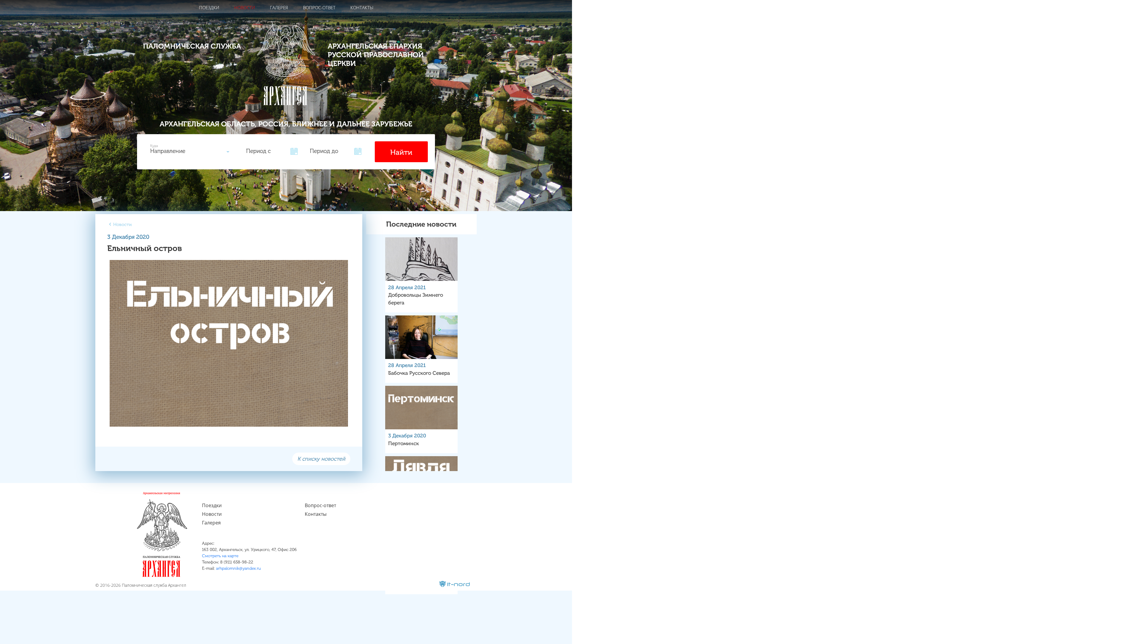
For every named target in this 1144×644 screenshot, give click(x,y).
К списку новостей (321, 459)
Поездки (209, 7)
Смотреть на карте (220, 555)
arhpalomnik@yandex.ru (238, 568)
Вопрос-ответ (319, 7)
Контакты (361, 7)
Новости (244, 7)
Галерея (279, 7)
